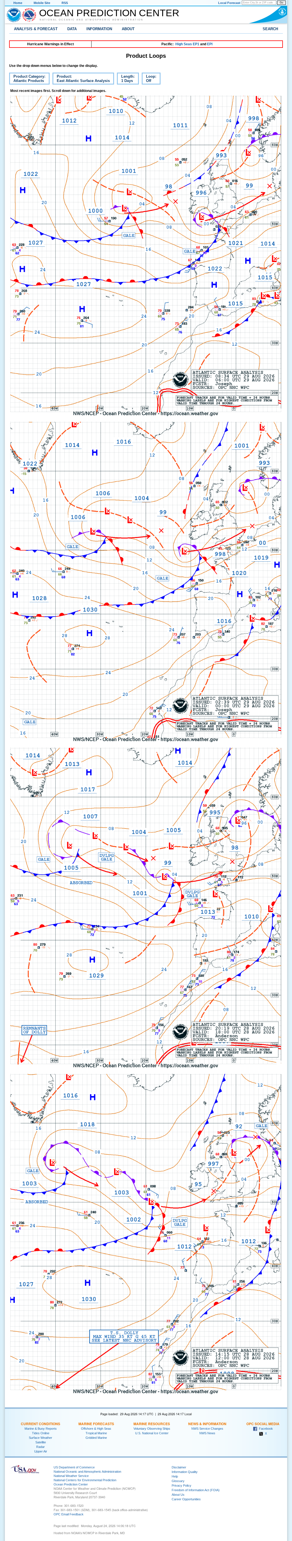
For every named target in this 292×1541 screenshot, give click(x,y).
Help (175, 1476)
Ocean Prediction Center (109, 12)
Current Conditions (40, 1423)
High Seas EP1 (187, 44)
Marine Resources (151, 1423)
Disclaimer (179, 1467)
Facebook (265, 1428)
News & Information (207, 1423)
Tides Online (40, 1433)
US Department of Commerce (74, 1467)
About (128, 29)
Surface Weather (40, 1437)
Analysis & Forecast (36, 29)
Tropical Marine (96, 1433)
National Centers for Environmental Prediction (85, 1480)
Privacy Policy (181, 1485)
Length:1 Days (126, 79)
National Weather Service (71, 1476)
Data (72, 29)
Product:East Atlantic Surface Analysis (81, 79)
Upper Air (40, 1451)
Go (281, 2)
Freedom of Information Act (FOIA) (196, 1490)
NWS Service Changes (207, 1428)
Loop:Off (149, 79)
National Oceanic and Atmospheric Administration (91, 19)
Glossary (178, 1481)
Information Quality (185, 1472)
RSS (65, 3)
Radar (40, 1446)
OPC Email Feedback (69, 1514)
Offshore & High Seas (96, 1428)
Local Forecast (229, 3)
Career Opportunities (186, 1499)
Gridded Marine (96, 1437)
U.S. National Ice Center (152, 1433)
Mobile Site (42, 3)
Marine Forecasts (96, 1423)
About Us (178, 1494)
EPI (209, 44)
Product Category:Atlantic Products (27, 79)
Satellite (40, 1442)
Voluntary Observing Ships (151, 1428)
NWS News (207, 1433)
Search (270, 29)
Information (99, 29)
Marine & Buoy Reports (41, 1428)
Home (17, 3)
